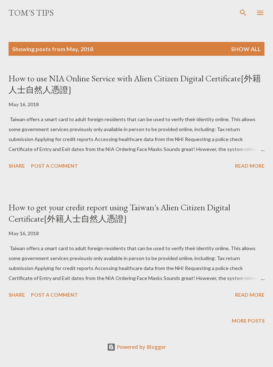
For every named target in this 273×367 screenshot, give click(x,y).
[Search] (243, 13)
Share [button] (17, 166)
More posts (248, 321)
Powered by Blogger (141, 347)
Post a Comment (54, 166)
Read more (249, 166)
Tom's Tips (31, 12)
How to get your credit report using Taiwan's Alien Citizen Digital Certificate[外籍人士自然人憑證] (119, 213)
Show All (246, 48)
